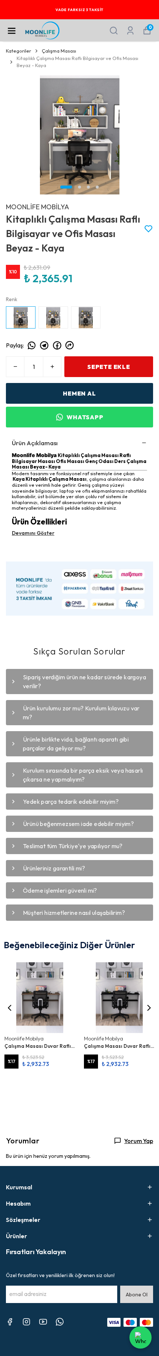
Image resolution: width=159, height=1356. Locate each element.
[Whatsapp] (60, 1322)
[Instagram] (26, 1322)
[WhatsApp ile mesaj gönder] (140, 1337)
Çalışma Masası (59, 51)
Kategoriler (18, 51)
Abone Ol (137, 1294)
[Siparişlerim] (130, 30)
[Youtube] (43, 1322)
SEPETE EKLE (108, 366)
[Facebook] (10, 1322)
